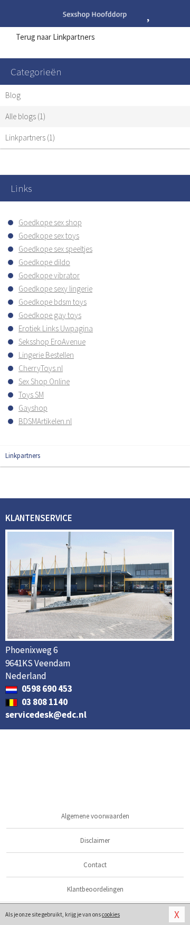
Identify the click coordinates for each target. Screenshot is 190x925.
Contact (95, 864)
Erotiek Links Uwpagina (55, 328)
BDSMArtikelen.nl (45, 421)
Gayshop (33, 408)
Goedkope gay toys (49, 315)
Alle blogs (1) (25, 116)
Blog (13, 95)
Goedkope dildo (44, 262)
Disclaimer (95, 840)
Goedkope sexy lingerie (55, 289)
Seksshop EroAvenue (52, 342)
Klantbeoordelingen (95, 889)
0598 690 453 (46, 688)
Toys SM (31, 395)
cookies (111, 914)
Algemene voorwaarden (95, 816)
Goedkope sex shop (50, 222)
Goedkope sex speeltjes (55, 249)
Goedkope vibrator (49, 275)
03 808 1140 (44, 702)
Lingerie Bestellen (46, 355)
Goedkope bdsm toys (52, 302)
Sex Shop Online (44, 381)
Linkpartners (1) (30, 138)
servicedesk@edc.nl (46, 714)
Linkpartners (22, 455)
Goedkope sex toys (48, 236)
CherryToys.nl (40, 368)
